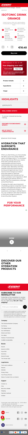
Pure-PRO (4, 351)
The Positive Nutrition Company (9, 323)
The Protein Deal (5, 358)
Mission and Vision (5, 333)
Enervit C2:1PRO (5, 349)
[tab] (14, 80)
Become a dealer (5, 388)
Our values (4, 335)
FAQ (2, 386)
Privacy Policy (4, 372)
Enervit (3, 346)
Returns (3, 367)
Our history (4, 326)
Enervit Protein (5, 356)
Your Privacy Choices (6, 374)
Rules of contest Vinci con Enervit (10, 377)
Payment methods (6, 393)
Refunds (3, 370)
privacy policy (23, 315)
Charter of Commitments (7, 337)
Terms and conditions (6, 365)
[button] (3, 432)
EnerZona (3, 353)
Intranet (3, 395)
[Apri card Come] (12, 242)
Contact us (4, 383)
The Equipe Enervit (6, 328)
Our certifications (5, 330)
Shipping (3, 390)
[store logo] (6, 5)
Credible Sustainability (7, 340)
